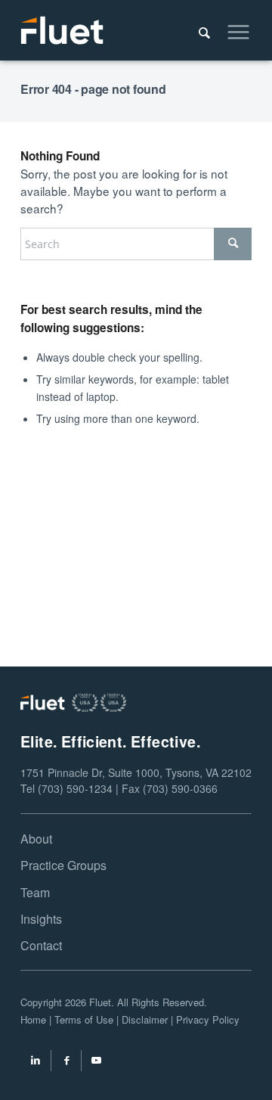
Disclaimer (145, 1019)
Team (35, 892)
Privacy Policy (208, 1019)
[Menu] (231, 30)
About (36, 838)
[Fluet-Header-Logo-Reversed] (113, 30)
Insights (41, 919)
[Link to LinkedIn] (35, 1062)
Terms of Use (83, 1019)
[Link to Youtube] (97, 1062)
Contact (41, 945)
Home (33, 1019)
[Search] (197, 30)
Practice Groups (63, 865)
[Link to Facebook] (66, 1062)
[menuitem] (197, 30)
